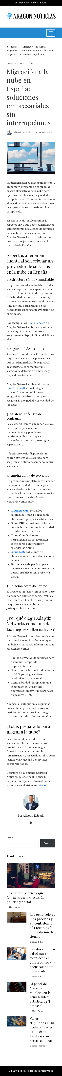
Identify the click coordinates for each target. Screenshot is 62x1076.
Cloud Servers (36, 323)
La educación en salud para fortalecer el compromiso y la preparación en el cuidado (42, 960)
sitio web (42, 785)
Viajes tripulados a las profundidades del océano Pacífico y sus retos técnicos (42, 1029)
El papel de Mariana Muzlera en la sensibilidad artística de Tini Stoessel (42, 995)
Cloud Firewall (16, 388)
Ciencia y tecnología (20, 64)
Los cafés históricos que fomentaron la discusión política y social (25, 897)
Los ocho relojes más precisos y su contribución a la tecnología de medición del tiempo (42, 925)
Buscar (11, 837)
